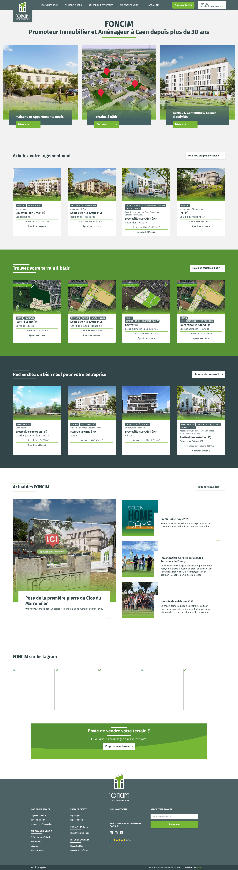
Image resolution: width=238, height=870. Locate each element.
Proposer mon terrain (117, 746)
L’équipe (34, 846)
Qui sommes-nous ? (129, 5)
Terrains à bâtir (73, 5)
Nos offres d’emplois (79, 833)
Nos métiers (36, 841)
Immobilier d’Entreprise (101, 5)
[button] (212, 5)
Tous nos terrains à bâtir (206, 268)
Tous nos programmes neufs (204, 155)
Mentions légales (38, 867)
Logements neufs (49, 5)
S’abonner (174, 824)
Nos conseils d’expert (79, 850)
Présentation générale (41, 837)
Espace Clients (76, 820)
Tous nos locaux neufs (207, 374)
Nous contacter (183, 5)
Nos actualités (76, 846)
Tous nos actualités (209, 486)
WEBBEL (199, 867)
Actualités (153, 5)
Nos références (37, 850)
